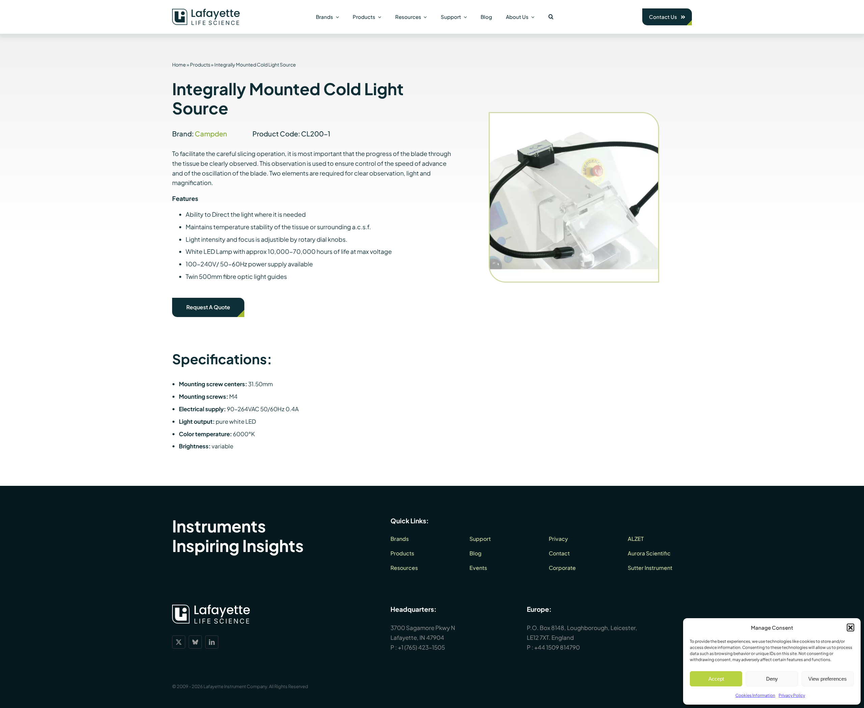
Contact (559, 553)
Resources (404, 567)
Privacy (558, 538)
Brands (399, 538)
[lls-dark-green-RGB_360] (206, 11)
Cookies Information (755, 695)
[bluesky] (195, 642)
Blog (475, 553)
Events (478, 567)
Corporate (562, 567)
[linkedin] (211, 642)
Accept (716, 679)
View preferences (827, 679)
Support (480, 538)
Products (200, 64)
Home (179, 64)
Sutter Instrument (650, 567)
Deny (772, 679)
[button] (850, 627)
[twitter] (178, 642)
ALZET (636, 538)
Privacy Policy (792, 695)
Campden (211, 133)
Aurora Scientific (649, 553)
